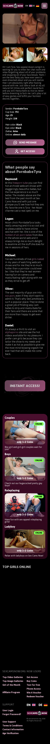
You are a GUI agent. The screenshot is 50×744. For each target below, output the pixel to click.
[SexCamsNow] (12, 5)
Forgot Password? (11, 714)
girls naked (38, 259)
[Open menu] (44, 6)
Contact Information (12, 729)
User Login (7, 710)
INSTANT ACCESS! (25, 386)
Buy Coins (32, 681)
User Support (9, 721)
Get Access (32, 677)
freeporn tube (20, 182)
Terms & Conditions (12, 725)
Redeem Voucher (35, 696)
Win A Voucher (34, 692)
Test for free (33, 684)
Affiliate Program (11, 692)
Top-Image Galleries (12, 681)
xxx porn (10, 295)
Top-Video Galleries (12, 677)
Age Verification (10, 733)
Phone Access (34, 688)
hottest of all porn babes (18, 234)
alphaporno (11, 332)
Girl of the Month (11, 684)
